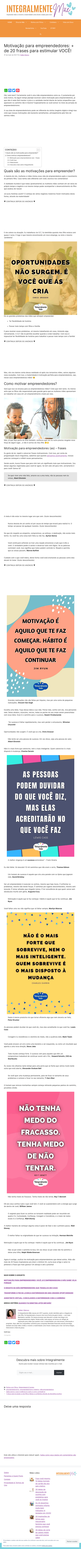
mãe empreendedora (47, 1389)
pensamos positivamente (57, 456)
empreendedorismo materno (29, 1389)
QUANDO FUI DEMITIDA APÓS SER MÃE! (34, 1303)
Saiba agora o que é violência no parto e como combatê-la (25, 1392)
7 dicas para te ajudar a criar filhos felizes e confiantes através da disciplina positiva (34, 1394)
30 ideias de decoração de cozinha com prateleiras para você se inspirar (41, 1494)
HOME (10, 22)
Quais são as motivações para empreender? (22, 153)
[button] (40, 34)
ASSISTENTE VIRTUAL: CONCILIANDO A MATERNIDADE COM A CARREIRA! (34, 1298)
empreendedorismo (12, 1389)
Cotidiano (53, 22)
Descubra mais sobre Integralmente (21, 165)
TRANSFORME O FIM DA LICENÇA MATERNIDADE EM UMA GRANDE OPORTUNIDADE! (38, 1293)
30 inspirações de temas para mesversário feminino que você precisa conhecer (42, 1521)
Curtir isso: (13, 160)
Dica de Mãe (20, 22)
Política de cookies (47, 1545)
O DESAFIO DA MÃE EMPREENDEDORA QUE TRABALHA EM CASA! (31, 1288)
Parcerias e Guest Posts (13, 1476)
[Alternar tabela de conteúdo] (37, 150)
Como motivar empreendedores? (19, 155)
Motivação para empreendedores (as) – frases (25, 158)
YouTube (43, 28)
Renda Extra (30, 28)
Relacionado (14, 162)
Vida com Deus (68, 22)
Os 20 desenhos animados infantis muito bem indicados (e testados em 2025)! (43, 1508)
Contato (7, 1479)
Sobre (6, 1473)
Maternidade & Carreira (26, 1387)
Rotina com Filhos (37, 22)
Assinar (59, 1373)
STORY (53, 28)
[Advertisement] (40, 73)
